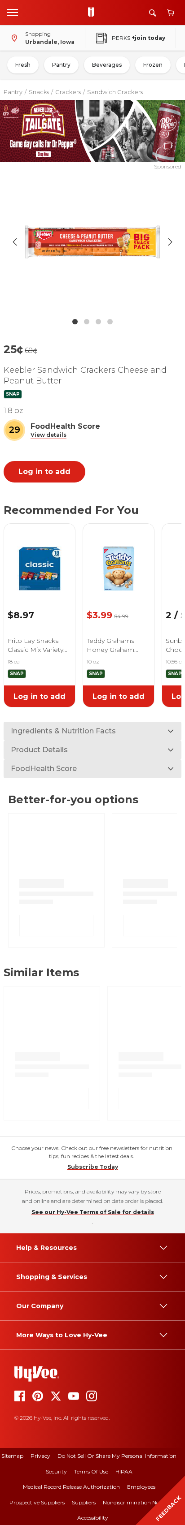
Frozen (153, 64)
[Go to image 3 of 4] (98, 321)
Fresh (23, 64)
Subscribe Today (92, 1166)
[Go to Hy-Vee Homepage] (93, 12)
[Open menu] (12, 12)
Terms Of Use (91, 1471)
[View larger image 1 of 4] (92, 242)
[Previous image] (14, 242)
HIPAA (123, 1471)
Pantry (61, 64)
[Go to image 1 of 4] (75, 321)
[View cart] (170, 12)
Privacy (40, 1455)
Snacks (39, 91)
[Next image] (170, 242)
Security (56, 1471)
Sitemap (12, 1455)
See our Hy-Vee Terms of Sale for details (92, 1212)
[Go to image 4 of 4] (110, 321)
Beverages (107, 64)
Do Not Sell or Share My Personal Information (116, 1455)
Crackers (68, 91)
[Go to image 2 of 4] (86, 321)
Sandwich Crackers (115, 91)
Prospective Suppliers (37, 1502)
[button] (48, 435)
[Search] (152, 13)
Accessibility (92, 1517)
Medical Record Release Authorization (71, 1486)
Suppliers (84, 1502)
